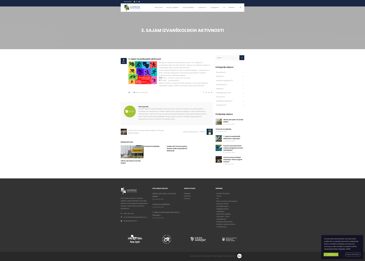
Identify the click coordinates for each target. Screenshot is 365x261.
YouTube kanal (221, 227)
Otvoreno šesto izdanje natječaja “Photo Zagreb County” (232, 159)
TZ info (218, 196)
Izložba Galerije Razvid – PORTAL (194, 132)
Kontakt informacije (222, 193)
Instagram (187, 193)
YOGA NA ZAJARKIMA (151, 146)
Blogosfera (220, 72)
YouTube (187, 198)
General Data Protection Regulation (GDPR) (337, 249)
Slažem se (331, 254)
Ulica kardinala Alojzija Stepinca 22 (135, 217)
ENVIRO (218, 76)
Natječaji (219, 89)
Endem (239, 256)
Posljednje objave (222, 209)
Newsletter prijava (222, 206)
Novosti (218, 97)
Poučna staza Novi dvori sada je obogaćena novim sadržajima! (233, 148)
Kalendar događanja (141, 92)
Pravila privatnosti (222, 204)
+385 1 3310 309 (128, 213)
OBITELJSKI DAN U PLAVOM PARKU (233, 121)
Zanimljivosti (220, 105)
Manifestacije (220, 84)
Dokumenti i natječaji (223, 214)
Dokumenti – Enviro (223, 216)
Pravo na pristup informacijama (226, 201)
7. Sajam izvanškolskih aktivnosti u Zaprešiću (231, 137)
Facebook (187, 196)
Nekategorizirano (222, 93)
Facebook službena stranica (225, 224)
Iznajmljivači (220, 211)
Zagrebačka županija (223, 101)
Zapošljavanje (221, 219)
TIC (217, 198)
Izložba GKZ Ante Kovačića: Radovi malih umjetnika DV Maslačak (177, 148)
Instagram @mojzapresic (224, 222)
